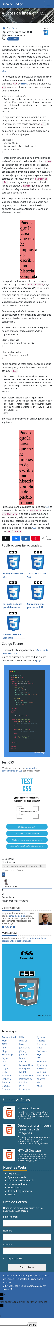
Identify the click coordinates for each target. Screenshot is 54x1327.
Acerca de (8, 1275)
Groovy (6, 1089)
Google (6, 1085)
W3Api (11, 1194)
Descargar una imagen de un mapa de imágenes (34, 1129)
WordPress (43, 1075)
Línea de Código (12, 4)
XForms (41, 1079)
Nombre (7, 1230)
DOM (4, 1072)
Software (42, 1051)
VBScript (41, 1068)
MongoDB (24, 1068)
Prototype (24, 1089)
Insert (32, 1324)
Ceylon (5, 1058)
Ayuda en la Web (17, 1177)
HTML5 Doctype (29, 1150)
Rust (39, 1047)
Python (41, 1037)
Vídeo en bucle (28, 1108)
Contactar (22, 1279)
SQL (39, 1054)
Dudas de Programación (21, 1180)
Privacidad (35, 1279)
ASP (4, 1047)
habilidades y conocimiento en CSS (20, 769)
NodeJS (23, 1072)
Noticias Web (26, 1075)
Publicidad (35, 1275)
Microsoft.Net (26, 1065)
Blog (4, 1051)
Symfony (42, 1061)
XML (39, 1082)
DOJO (5, 1068)
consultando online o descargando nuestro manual (24, 939)
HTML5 (23, 1040)
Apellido (7, 1244)
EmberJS (6, 1079)
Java (21, 1044)
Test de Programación (20, 1191)
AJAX (4, 1044)
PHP (21, 1085)
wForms (41, 1072)
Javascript (24, 1047)
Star (38, 660)
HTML (24, 83)
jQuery (23, 1051)
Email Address (11, 1216)
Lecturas (24, 1061)
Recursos (42, 1044)
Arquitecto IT (15, 1173)
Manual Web (14, 1187)
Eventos (6, 1082)
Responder (8, 1316)
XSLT (39, 1085)
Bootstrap (7, 1054)
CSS (11, 28)
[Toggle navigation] (48, 4)
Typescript (42, 1065)
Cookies (7, 1282)
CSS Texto (13, 39)
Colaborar (21, 1275)
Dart (4, 1065)
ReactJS (41, 1040)
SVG (39, 1058)
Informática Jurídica (18, 1184)
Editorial (6, 1075)
